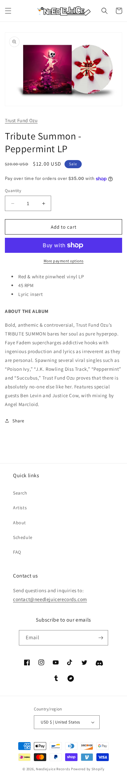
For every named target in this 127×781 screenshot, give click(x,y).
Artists (20, 508)
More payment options (64, 260)
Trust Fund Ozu (21, 120)
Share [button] (18, 421)
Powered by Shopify (88, 769)
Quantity (13, 190)
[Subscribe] (100, 637)
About (19, 523)
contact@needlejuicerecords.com (50, 599)
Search (20, 493)
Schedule (23, 537)
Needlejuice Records (53, 769)
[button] (8, 11)
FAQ (17, 552)
